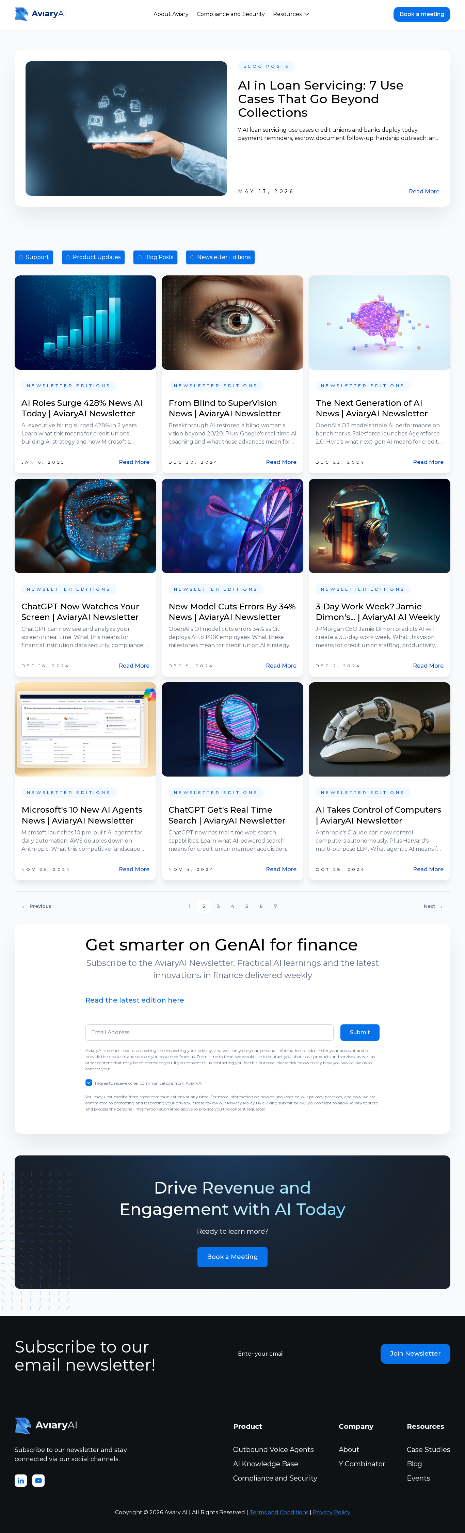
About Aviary (171, 14)
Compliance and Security (231, 14)
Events (418, 1478)
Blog (414, 1464)
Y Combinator (362, 1464)
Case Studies (428, 1450)
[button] (291, 14)
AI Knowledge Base (265, 1464)
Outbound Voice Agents (273, 1450)
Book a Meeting (232, 1257)
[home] (42, 14)
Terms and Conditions (279, 1512)
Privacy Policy (331, 1512)
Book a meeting (422, 14)
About (349, 1450)
